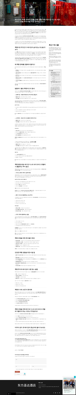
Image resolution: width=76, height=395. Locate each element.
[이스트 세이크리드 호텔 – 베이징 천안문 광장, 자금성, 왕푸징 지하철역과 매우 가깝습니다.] (18, 5)
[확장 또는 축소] (60, 70)
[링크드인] (21, 350)
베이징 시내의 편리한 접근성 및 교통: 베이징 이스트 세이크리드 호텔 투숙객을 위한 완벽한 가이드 (55, 53)
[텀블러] (22, 350)
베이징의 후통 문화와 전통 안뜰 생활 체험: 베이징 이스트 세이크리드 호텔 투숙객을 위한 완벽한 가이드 (55, 61)
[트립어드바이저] (59, 392)
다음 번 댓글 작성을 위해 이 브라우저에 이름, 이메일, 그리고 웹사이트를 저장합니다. (29, 369)
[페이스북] (18, 350)
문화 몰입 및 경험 (17, 17)
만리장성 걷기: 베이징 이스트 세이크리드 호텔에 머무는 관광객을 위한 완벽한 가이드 (55, 65)
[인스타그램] (57, 392)
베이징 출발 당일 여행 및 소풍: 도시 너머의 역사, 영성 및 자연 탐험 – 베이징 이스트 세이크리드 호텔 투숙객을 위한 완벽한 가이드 (55, 49)
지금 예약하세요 (57, 5)
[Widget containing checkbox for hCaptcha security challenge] (20, 374)
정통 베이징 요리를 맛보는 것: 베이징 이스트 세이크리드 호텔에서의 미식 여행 (55, 57)
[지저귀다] (55, 392)
